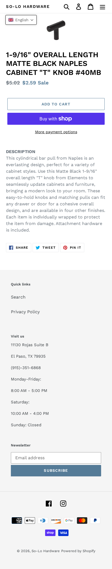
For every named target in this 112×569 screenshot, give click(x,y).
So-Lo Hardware (28, 6)
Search (18, 297)
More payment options (56, 132)
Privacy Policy (25, 311)
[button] (21, 20)
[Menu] (102, 7)
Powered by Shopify (78, 551)
